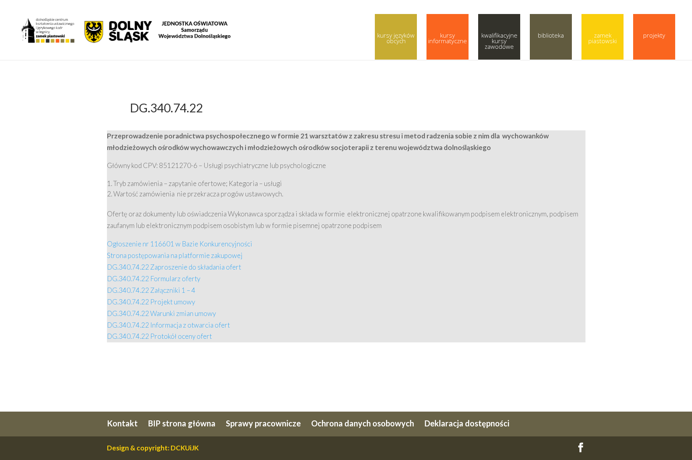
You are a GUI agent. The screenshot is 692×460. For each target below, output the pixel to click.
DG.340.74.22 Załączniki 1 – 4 (151, 290)
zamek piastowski (602, 38)
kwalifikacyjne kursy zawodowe (499, 40)
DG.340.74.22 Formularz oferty (153, 278)
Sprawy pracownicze (263, 423)
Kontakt (122, 423)
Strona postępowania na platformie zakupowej (175, 255)
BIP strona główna (181, 423)
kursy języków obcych (395, 38)
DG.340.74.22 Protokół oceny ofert (159, 336)
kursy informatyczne (447, 38)
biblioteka (551, 35)
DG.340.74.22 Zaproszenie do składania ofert (174, 267)
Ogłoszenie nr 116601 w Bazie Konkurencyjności (179, 244)
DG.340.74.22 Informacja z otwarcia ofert (168, 325)
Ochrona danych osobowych (362, 423)
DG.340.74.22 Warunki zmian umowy (161, 313)
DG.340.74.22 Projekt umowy (151, 302)
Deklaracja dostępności (466, 423)
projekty (654, 35)
